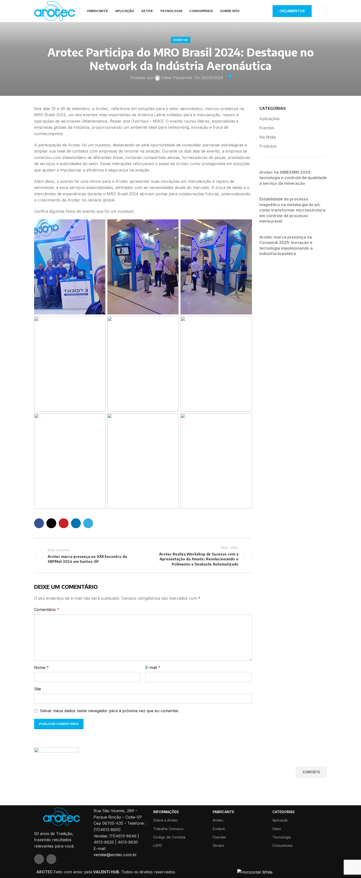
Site (37, 688)
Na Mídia (267, 137)
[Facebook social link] (39, 523)
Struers (218, 845)
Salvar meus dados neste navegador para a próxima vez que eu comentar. (109, 710)
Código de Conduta (169, 837)
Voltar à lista (143, 555)
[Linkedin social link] (76, 523)
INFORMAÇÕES (166, 812)
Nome (41, 667)
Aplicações (269, 118)
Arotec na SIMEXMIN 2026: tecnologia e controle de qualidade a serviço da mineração (293, 178)
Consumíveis (282, 845)
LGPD (157, 845)
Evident (219, 829)
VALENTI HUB (105, 871)
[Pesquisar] (321, 11)
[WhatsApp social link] (51, 859)
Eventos (180, 40)
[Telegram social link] (88, 523)
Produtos (268, 146)
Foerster (219, 837)
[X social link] (51, 523)
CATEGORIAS (283, 812)
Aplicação (280, 820)
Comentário (46, 609)
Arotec (218, 820)
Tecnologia (281, 837)
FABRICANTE (223, 812)
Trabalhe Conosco (168, 829)
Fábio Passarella (176, 77)
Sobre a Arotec (165, 820)
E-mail (152, 667)
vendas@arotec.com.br (115, 854)
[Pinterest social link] (64, 523)
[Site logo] (54, 10)
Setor (276, 829)
